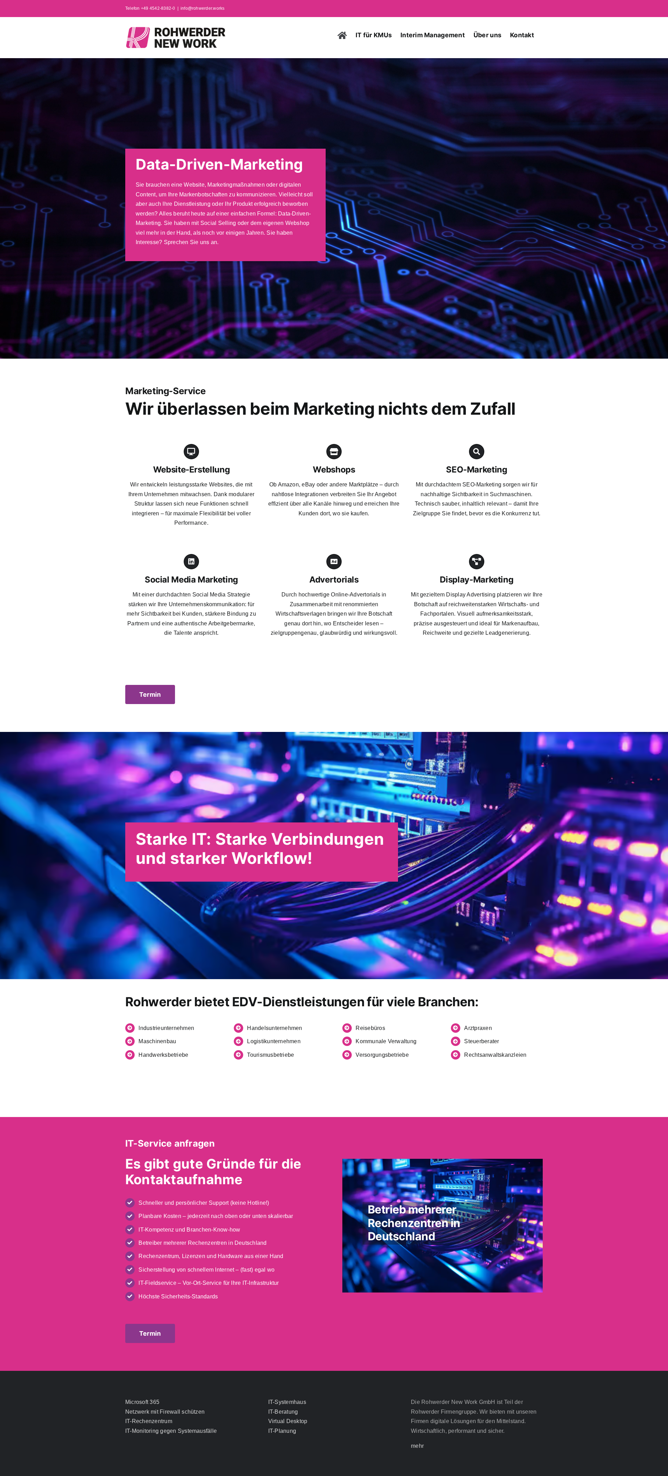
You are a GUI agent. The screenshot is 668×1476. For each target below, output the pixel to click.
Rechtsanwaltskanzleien (495, 1055)
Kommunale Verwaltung (386, 1041)
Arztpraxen (478, 1028)
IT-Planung (282, 1431)
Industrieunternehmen (166, 1028)
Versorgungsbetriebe (382, 1055)
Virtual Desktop (288, 1421)
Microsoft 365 (142, 1402)
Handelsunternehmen (274, 1028)
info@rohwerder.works (203, 8)
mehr (417, 1446)
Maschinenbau (157, 1041)
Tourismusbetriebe (270, 1055)
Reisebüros (370, 1028)
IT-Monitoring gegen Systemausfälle (171, 1431)
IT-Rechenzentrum (148, 1421)
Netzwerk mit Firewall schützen (165, 1412)
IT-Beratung (283, 1412)
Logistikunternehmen (274, 1041)
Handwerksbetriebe (163, 1055)
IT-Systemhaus (287, 1402)
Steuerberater (481, 1041)
